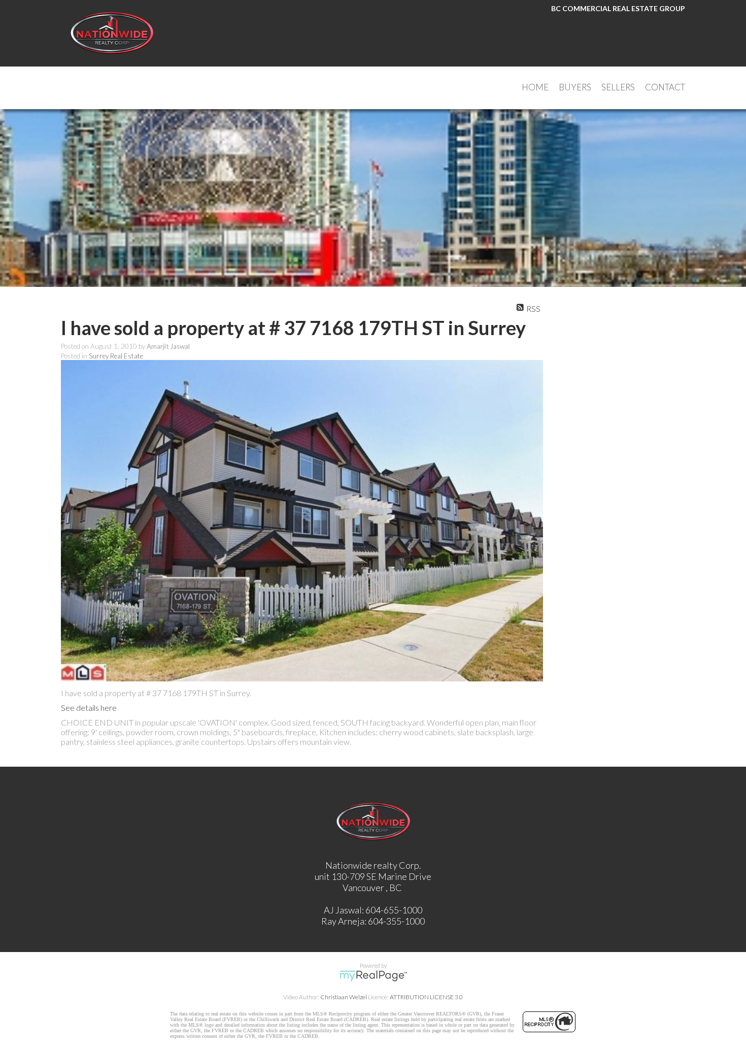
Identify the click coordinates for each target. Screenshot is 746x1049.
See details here (89, 707)
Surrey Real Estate (116, 356)
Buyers (575, 87)
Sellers (618, 87)
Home (535, 87)
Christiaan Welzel (343, 997)
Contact (665, 87)
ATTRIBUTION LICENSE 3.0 (426, 997)
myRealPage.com (373, 976)
